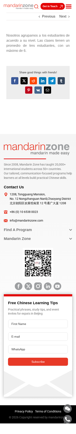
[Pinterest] (28, 90)
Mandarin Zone (17, 239)
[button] (68, 6)
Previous (48, 16)
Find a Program (18, 230)
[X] (24, 80)
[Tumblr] (61, 80)
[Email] (47, 90)
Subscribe (38, 361)
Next (62, 16)
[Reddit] (33, 80)
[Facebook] (14, 80)
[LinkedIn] (42, 80)
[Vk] (38, 90)
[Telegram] (52, 80)
